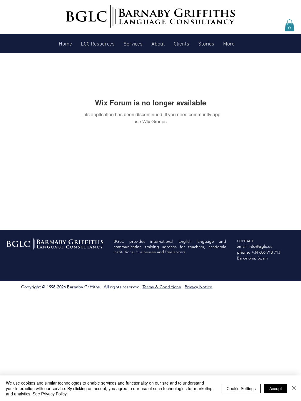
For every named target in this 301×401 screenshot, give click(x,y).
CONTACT (245, 241)
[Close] (293, 388)
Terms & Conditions (162, 286)
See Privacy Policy (50, 394)
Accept (275, 388)
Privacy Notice (198, 286)
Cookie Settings (241, 388)
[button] (290, 25)
